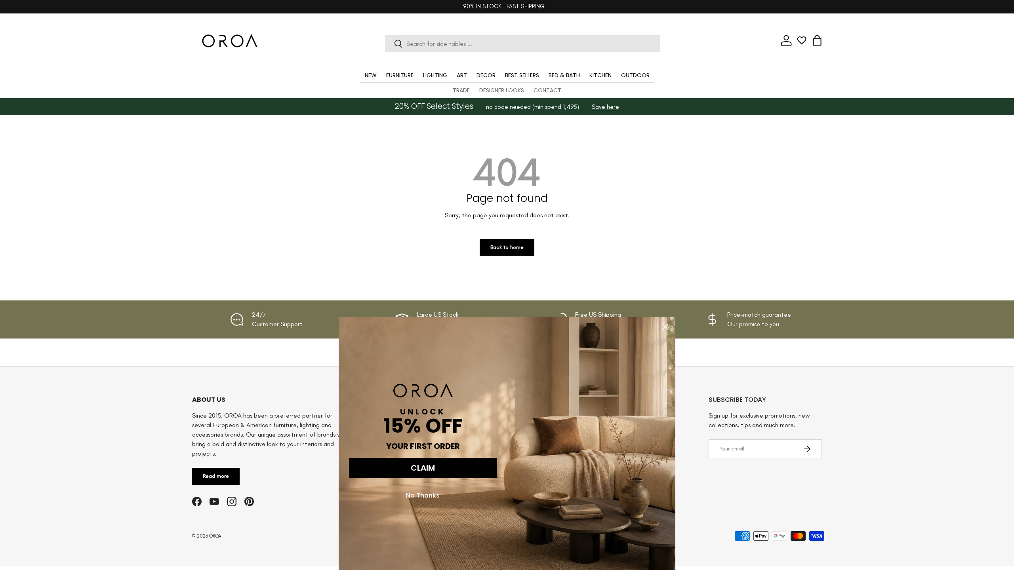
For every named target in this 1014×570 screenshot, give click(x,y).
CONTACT (547, 90)
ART (462, 75)
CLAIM (423, 467)
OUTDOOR (635, 75)
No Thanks (423, 495)
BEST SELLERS (522, 75)
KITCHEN (600, 75)
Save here (605, 106)
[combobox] (522, 43)
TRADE (461, 90)
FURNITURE (400, 75)
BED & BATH (564, 75)
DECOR (486, 75)
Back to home (507, 247)
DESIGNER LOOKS (501, 90)
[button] (817, 40)
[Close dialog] (665, 327)
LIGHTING (435, 75)
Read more (216, 476)
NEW (371, 75)
